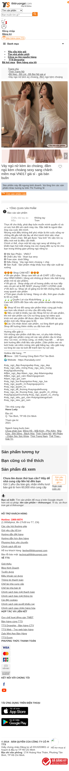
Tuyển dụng (7, 572)
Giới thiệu (6, 563)
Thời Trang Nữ (16, 71)
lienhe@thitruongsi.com (34, 550)
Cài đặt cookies (9, 600)
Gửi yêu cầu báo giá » (59, 480)
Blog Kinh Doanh (10, 567)
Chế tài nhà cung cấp (12, 584)
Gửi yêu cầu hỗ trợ (11, 530)
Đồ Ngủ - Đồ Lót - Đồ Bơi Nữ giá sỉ (27, 74)
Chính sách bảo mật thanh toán (18, 592)
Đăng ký (7, 34)
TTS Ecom (7, 637)
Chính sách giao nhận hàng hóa (18, 608)
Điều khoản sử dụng (12, 576)
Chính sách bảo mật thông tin (17, 596)
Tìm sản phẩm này (16, 193)
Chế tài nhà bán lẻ (11, 588)
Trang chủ (13, 69)
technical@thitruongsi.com (33, 554)
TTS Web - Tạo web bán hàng (17, 629)
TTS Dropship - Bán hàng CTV (17, 625)
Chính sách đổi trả (11, 546)
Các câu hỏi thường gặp (14, 526)
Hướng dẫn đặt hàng (12, 534)
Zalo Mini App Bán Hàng (14, 633)
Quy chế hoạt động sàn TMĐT (17, 617)
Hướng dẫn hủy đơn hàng (15, 538)
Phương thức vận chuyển (14, 542)
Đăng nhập (8, 31)
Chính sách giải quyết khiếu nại (17, 604)
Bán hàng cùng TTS (15, 38)
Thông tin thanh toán (12, 580)
